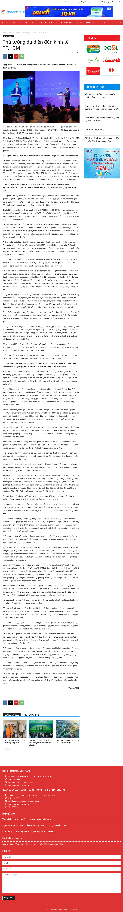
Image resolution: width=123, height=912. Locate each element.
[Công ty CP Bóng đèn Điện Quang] (93, 71)
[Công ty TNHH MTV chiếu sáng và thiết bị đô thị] (111, 71)
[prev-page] (4, 749)
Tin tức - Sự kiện (14, 33)
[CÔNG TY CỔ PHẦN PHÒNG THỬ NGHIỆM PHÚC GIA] (93, 60)
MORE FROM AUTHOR (30, 715)
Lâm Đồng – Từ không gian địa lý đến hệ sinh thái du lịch (27, 831)
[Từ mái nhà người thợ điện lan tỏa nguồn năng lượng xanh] (14, 729)
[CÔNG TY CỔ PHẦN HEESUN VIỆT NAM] (111, 49)
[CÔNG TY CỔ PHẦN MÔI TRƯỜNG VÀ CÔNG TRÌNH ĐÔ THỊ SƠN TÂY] (93, 49)
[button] (119, 22)
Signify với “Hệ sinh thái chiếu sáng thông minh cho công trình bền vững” (40, 742)
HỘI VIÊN (91, 38)
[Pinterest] (16, 56)
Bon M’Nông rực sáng (94, 129)
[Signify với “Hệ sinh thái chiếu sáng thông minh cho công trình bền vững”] (41, 729)
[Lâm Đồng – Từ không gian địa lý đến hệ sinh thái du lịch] (67, 729)
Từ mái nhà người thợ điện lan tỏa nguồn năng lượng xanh (28, 819)
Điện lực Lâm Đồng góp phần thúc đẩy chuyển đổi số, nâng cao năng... (33, 844)
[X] (10, 56)
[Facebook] (5, 56)
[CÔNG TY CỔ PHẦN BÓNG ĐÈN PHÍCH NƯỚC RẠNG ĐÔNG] (111, 60)
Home (5, 33)
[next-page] (7, 749)
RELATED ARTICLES (11, 715)
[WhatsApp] (21, 56)
